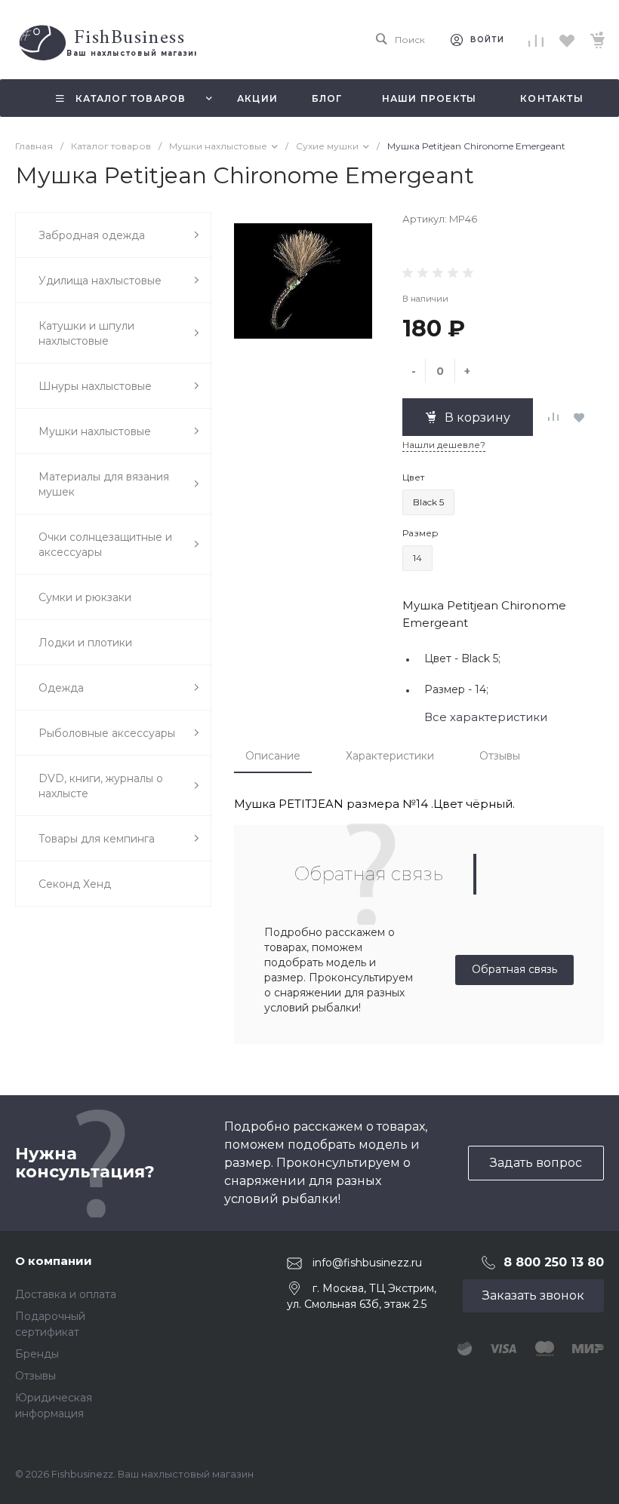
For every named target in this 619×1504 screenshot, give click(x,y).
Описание (272, 756)
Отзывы (499, 756)
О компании (53, 1261)
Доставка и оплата (65, 1294)
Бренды (37, 1354)
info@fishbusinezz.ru (367, 1262)
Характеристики (390, 756)
